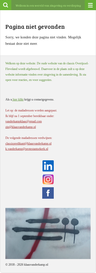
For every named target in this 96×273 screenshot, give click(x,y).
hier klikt (18, 99)
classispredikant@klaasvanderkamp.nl (28, 143)
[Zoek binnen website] (5, 5)
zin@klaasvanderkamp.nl (20, 127)
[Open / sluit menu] (90, 5)
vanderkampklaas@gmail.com (23, 121)
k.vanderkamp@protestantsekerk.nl (26, 149)
